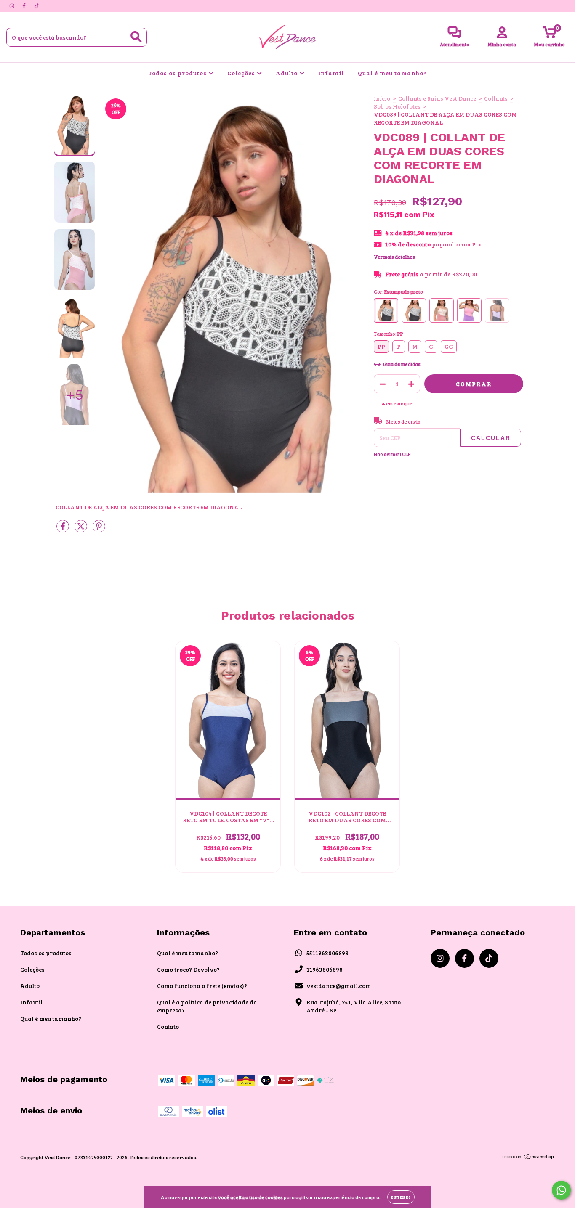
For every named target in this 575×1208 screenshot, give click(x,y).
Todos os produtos (178, 73)
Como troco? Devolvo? (188, 969)
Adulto (287, 73)
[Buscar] (136, 37)
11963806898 (324, 969)
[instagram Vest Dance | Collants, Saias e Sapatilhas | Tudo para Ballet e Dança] (12, 6)
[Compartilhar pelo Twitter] (81, 529)
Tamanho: (388, 333)
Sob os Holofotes (397, 106)
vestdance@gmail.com (338, 986)
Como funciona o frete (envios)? (202, 986)
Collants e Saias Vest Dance (437, 98)
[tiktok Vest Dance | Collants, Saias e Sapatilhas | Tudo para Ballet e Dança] (36, 6)
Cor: (398, 291)
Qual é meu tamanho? (392, 73)
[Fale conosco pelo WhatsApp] (561, 1190)
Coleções (242, 73)
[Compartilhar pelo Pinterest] (99, 529)
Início (382, 98)
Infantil (331, 73)
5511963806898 (327, 953)
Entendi (401, 1197)
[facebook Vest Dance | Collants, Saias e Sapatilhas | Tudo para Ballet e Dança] (25, 6)
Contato (168, 1027)
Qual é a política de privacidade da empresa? (207, 1006)
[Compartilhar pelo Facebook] (63, 529)
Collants (496, 98)
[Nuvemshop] (528, 1157)
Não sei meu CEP (392, 453)
